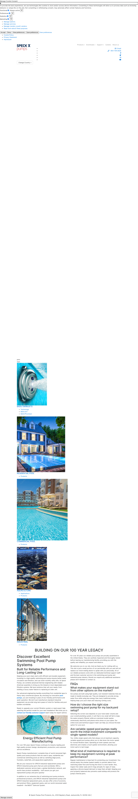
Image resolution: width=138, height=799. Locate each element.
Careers (108, 45)
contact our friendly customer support (31, 713)
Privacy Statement (10, 37)
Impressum (7, 39)
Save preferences (32, 32)
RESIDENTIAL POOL (25, 473)
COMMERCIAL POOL (26, 541)
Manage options (9, 22)
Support (100, 45)
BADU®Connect (26, 414)
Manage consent (6, 797)
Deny (9, 32)
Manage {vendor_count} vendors (15, 26)
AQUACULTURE (24, 590)
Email (118, 48)
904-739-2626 (115, 51)
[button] (69, 3)
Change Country (24, 63)
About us (115, 45)
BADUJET (24, 412)
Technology (25, 409)
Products (80, 45)
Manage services (10, 24)
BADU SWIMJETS (24, 406)
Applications (25, 593)
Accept (3, 32)
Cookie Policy (9, 35)
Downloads (90, 45)
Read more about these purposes (15, 28)
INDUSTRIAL (22, 642)
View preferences (19, 32)
